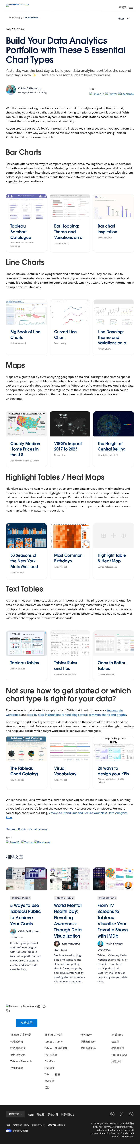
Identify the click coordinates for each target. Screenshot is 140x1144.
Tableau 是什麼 (20, 1035)
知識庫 (115, 1041)
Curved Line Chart (65, 334)
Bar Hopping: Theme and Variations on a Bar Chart (68, 234)
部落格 (19, 17)
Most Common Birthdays (68, 558)
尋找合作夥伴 (88, 1041)
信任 (31, 1114)
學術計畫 (49, 1081)
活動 (47, 1087)
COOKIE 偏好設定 (57, 1124)
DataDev (49, 1061)
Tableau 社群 (53, 1035)
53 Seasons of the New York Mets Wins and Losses (24, 564)
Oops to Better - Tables (113, 665)
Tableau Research (21, 1061)
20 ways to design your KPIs (113, 771)
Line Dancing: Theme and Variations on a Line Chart (112, 340)
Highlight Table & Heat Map (112, 558)
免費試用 (27, 1023)
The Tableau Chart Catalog (24, 771)
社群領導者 (50, 1054)
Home (11, 17)
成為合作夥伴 (88, 1048)
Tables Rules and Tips (65, 665)
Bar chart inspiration (107, 229)
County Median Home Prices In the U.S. (25, 449)
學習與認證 (117, 1048)
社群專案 (49, 1067)
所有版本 (116, 1061)
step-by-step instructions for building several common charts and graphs (76, 715)
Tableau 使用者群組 (56, 1048)
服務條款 (17, 1124)
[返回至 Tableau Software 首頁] (18, 4)
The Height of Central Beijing (111, 446)
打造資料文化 (18, 1048)
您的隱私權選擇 (20, 1130)
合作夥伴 (86, 1035)
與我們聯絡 (16, 1067)
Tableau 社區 (52, 1074)
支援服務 (117, 1035)
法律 (8, 1124)
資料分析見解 (18, 1054)
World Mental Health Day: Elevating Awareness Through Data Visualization (68, 921)
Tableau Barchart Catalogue (20, 232)
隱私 (26, 1124)
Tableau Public (31, 17)
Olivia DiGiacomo (29, 88)
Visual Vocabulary (65, 771)
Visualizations (38, 829)
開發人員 (53, 1114)
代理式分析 (16, 1041)
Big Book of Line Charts (25, 334)
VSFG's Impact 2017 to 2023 (68, 446)
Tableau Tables (24, 662)
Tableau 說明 (119, 1054)
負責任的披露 (38, 1124)
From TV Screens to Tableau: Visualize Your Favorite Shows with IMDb (113, 921)
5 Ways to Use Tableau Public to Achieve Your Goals (25, 915)
